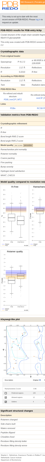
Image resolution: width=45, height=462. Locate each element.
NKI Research (27, 2)
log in (38, 19)
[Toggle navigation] (23, 7)
